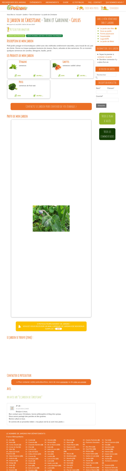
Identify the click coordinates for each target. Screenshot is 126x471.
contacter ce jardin (104, 57)
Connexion (114, 8)
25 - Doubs (30, 461)
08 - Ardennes (12, 461)
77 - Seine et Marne (91, 470)
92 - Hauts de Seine (110, 468)
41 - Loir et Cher (51, 459)
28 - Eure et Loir (32, 468)
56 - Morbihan (70, 456)
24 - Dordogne (31, 459)
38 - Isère (49, 452)
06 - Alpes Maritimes (14, 456)
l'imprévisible (105, 36)
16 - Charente (31, 442)
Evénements (35, 2)
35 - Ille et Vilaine (52, 445)
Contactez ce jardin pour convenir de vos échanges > (51, 106)
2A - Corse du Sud (13, 447)
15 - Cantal (30, 440)
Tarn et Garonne (34, 15)
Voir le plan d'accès (107, 118)
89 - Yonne (106, 459)
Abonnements (52, 2)
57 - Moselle (69, 458)
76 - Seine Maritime (91, 468)
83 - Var (106, 445)
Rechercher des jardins (14, 2)
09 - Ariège (11, 463)
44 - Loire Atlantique (53, 465)
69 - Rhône (88, 451)
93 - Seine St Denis (110, 470)
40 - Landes (50, 456)
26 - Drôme (30, 463)
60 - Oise (68, 465)
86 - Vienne (107, 452)
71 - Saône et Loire (91, 456)
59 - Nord (68, 463)
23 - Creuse (30, 456)
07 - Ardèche (11, 458)
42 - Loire (49, 461)
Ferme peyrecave (107, 34)
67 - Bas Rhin (89, 447)
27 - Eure (30, 465)
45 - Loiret (49, 468)
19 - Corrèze (30, 449)
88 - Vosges (107, 456)
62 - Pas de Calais (71, 470)
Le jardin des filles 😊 (108, 28)
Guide (65, 2)
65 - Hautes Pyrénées (91, 440)
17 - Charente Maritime (34, 445)
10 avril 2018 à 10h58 (22, 408)
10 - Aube (10, 465)
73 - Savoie (88, 461)
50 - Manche (69, 440)
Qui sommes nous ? (115, 2)
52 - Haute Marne (71, 445)
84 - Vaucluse (108, 447)
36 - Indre (49, 447)
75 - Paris (87, 465)
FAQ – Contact (95, 2)
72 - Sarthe (88, 458)
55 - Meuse (68, 454)
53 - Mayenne (69, 447)
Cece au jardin (105, 31)
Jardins (25, 15)
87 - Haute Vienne (109, 454)
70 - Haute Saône (90, 454)
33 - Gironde (50, 440)
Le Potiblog (78, 2)
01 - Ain (10, 440)
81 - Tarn (106, 440)
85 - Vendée (107, 449)
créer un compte (79, 382)
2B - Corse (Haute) (13, 445)
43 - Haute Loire (51, 463)
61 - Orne (68, 468)
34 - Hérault (50, 442)
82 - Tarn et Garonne (110, 442)
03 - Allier (10, 449)
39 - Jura (49, 454)
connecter (64, 382)
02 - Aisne (10, 442)
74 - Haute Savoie (90, 463)
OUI (58, 329)
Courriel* (99, 96)
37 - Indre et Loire (52, 449)
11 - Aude (10, 468)
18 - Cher (29, 447)
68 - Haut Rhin (89, 449)
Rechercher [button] (97, 77)
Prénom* (109, 88)
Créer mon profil (92, 8)
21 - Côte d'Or (31, 452)
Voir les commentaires (107, 134)
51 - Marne (68, 442)
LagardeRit (104, 39)
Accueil (18, 15)
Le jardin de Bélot (107, 41)
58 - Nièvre (68, 461)
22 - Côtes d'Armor (33, 454)
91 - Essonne (108, 465)
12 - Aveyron (11, 470)
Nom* (98, 88)
